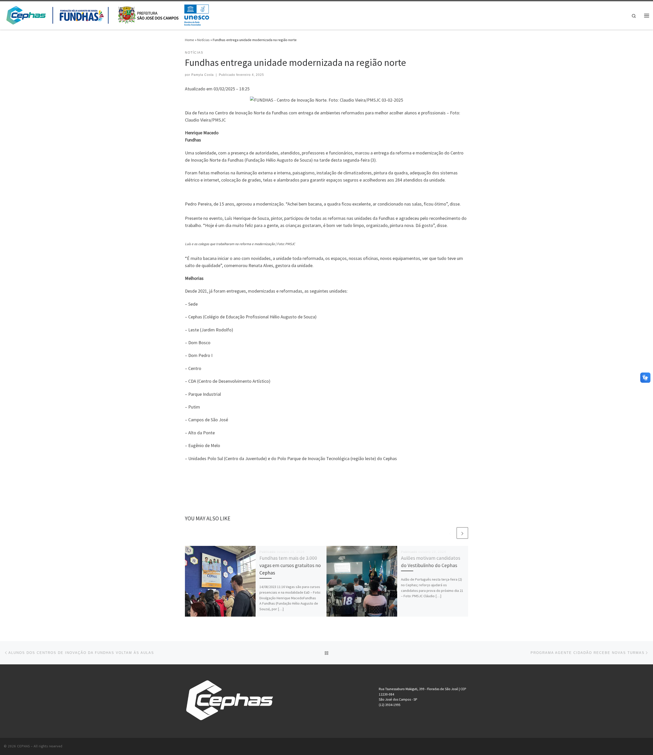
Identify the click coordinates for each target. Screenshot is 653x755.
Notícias (203, 40)
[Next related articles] (462, 533)
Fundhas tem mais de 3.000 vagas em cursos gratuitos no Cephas (290, 565)
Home (189, 40)
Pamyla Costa (202, 75)
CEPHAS (23, 746)
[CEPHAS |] (107, 14)
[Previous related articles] (450, 533)
